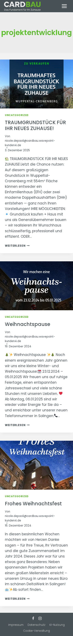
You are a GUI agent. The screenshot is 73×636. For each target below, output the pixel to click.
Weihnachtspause (27, 324)
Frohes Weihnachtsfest (33, 503)
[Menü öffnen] (64, 6)
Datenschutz (36, 625)
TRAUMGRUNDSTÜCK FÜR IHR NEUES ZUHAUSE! (35, 125)
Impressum (16, 625)
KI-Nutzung (57, 625)
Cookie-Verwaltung (36, 631)
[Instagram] (39, 618)
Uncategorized (17, 115)
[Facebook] (33, 618)
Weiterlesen (17, 246)
